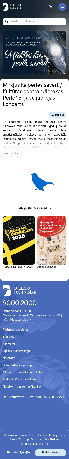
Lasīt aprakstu (12, 153)
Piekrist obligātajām (18, 452)
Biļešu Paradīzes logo (16, 351)
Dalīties (59, 115)
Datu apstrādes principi (18, 365)
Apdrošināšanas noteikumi (19, 379)
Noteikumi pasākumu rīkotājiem (23, 386)
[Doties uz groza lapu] (46, 7)
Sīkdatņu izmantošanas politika (22, 372)
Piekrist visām (50, 452)
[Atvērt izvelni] (62, 7)
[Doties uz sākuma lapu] (14, 7)
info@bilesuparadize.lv (17, 319)
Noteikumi (9, 358)
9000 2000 (20, 303)
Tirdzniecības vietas (15, 329)
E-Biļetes (8, 337)
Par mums (9, 344)
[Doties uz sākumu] (19, 290)
